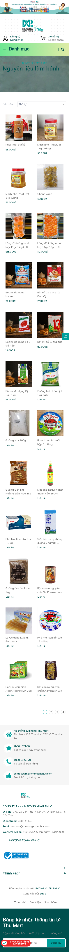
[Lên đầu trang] (60, 928)
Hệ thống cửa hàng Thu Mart (31, 730)
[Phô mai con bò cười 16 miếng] (50, 620)
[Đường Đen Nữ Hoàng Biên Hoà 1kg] (19, 473)
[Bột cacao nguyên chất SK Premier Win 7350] (50, 571)
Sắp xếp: (8, 104)
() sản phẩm (56, 38)
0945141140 (24, 821)
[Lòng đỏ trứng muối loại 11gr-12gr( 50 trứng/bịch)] (19, 226)
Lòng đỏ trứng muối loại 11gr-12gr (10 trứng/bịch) (49, 247)
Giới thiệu (35, 902)
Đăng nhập (17, 39)
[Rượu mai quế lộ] (19, 127)
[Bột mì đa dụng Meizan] (19, 275)
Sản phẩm (50, 902)
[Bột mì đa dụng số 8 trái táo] (19, 325)
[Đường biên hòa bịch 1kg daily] (50, 374)
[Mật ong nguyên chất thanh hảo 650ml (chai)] (50, 473)
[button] (34, 866)
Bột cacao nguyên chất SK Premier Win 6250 (50, 690)
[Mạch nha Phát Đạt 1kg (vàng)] (19, 177)
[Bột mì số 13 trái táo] (50, 325)
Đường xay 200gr (16, 440)
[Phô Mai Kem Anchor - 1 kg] (19, 522)
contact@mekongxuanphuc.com (33, 773)
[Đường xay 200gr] (19, 423)
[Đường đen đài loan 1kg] (19, 571)
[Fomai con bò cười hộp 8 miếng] (50, 423)
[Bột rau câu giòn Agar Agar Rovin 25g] (19, 670)
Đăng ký (15, 36)
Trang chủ (20, 902)
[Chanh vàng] (50, 177)
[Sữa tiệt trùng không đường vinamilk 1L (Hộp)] (50, 522)
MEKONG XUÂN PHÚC (23, 840)
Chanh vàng (44, 194)
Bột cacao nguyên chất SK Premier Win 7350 (50, 592)
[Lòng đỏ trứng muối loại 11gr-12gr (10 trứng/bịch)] (50, 226)
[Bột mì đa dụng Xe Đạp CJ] (50, 275)
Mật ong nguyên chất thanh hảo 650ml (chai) (50, 493)
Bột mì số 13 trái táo (50, 341)
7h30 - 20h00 (22, 746)
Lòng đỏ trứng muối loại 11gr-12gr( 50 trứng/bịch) (18, 247)
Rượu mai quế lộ (15, 144)
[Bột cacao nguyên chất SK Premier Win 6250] (50, 670)
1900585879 (18, 944)
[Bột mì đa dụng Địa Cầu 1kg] (19, 374)
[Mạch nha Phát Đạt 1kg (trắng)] (50, 127)
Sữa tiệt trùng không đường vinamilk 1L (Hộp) (50, 542)
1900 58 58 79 (22, 760)
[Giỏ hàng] (42, 38)
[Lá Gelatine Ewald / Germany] (19, 620)
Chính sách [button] (11, 873)
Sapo (43, 893)
